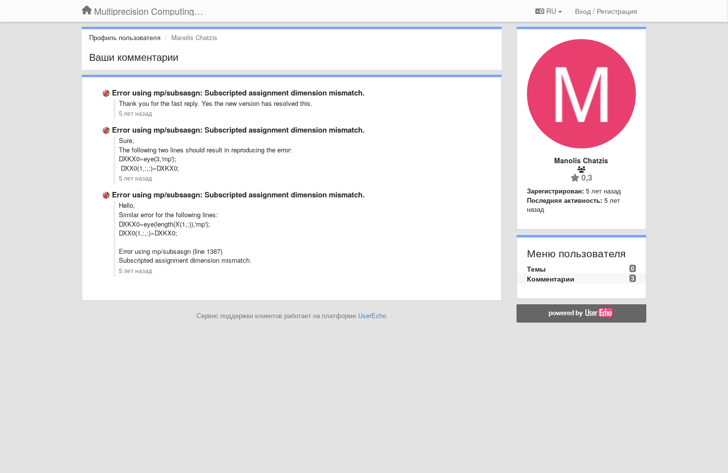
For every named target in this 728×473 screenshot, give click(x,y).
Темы (536, 269)
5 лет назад (135, 113)
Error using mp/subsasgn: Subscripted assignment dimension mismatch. (238, 92)
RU (551, 11)
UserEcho (372, 315)
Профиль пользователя (124, 37)
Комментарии (550, 279)
